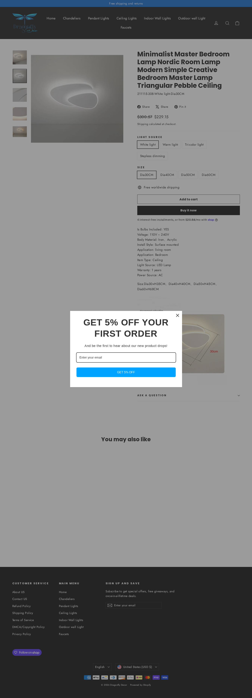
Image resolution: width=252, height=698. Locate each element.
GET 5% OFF (126, 372)
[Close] (177, 315)
